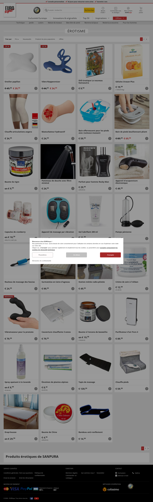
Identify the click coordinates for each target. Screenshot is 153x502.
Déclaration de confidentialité (41, 261)
